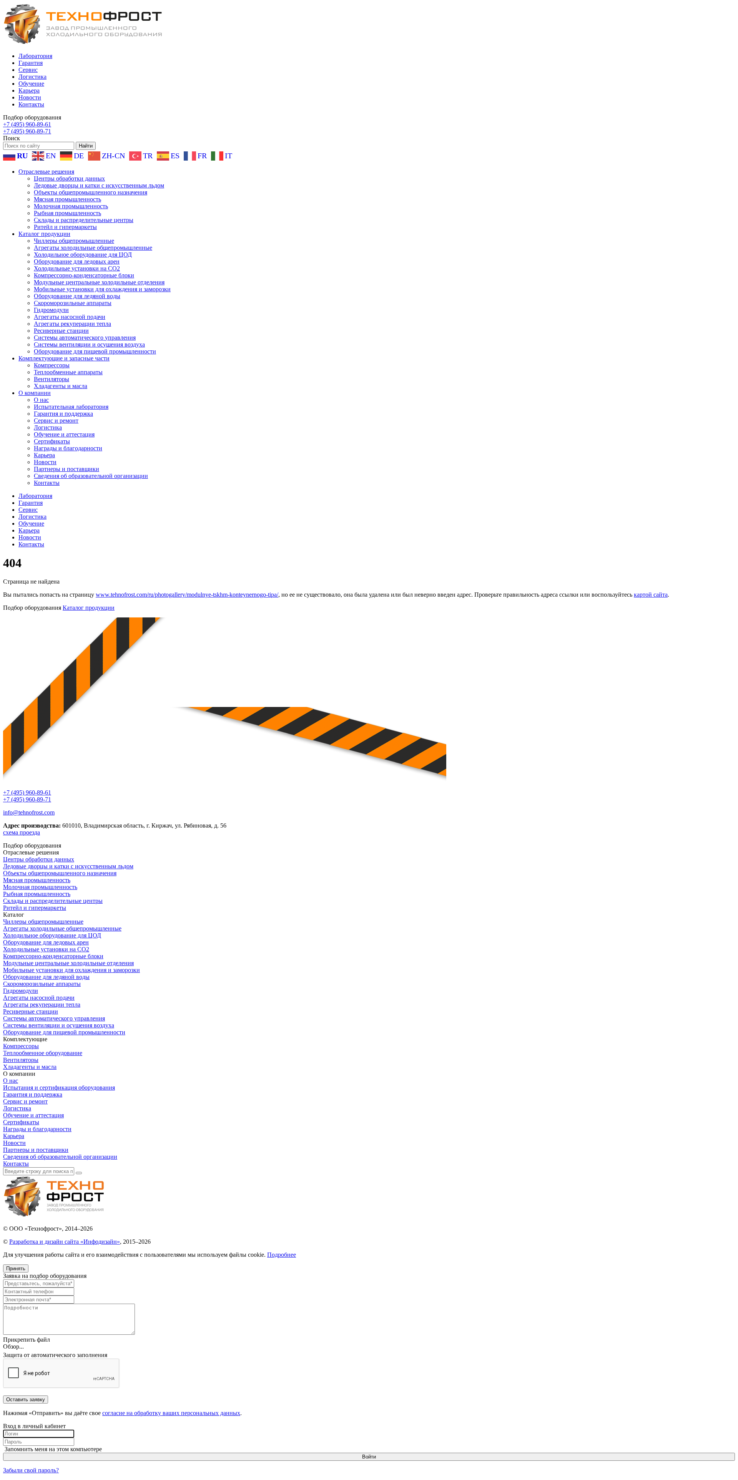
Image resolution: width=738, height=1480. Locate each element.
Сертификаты (52, 441)
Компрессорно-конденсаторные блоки (84, 275)
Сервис (28, 69)
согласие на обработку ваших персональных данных (171, 1413)
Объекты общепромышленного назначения (90, 192)
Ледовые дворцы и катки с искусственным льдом (99, 185)
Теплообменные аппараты (68, 372)
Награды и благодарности (68, 448)
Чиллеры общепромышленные (74, 240)
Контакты (31, 104)
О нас (41, 400)
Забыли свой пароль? (31, 1470)
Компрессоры (52, 365)
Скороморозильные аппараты (72, 303)
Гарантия (30, 63)
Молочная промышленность (71, 206)
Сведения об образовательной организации (91, 476)
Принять (15, 1268)
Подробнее (281, 1254)
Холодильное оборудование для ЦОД (83, 254)
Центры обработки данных (69, 178)
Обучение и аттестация (64, 434)
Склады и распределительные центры (83, 220)
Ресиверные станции (61, 330)
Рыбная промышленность (67, 213)
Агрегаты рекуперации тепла (72, 323)
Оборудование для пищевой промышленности (95, 351)
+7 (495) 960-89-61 (27, 124)
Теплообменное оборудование (42, 1053)
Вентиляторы (51, 379)
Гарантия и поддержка (63, 413)
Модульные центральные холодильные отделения (99, 282)
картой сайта (651, 594)
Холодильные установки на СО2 (77, 268)
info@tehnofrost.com (29, 812)
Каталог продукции (44, 234)
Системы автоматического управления (85, 337)
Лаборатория (35, 56)
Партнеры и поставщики (66, 469)
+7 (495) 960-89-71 (27, 131)
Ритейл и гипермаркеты (65, 227)
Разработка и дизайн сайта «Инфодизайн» (64, 1241)
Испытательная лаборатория (71, 406)
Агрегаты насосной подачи (69, 317)
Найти (86, 146)
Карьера (29, 90)
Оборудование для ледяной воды (77, 296)
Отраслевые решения (46, 171)
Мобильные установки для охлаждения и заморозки (102, 289)
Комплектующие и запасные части (64, 358)
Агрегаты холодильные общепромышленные (93, 247)
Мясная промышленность (67, 199)
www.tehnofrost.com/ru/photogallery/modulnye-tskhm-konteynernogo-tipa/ (187, 594)
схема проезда (21, 832)
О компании (34, 393)
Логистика (32, 76)
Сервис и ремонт (56, 420)
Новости (29, 97)
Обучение (31, 83)
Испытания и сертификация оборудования (59, 1087)
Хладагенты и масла (60, 386)
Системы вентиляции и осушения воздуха (89, 344)
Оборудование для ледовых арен (77, 261)
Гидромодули (51, 310)
